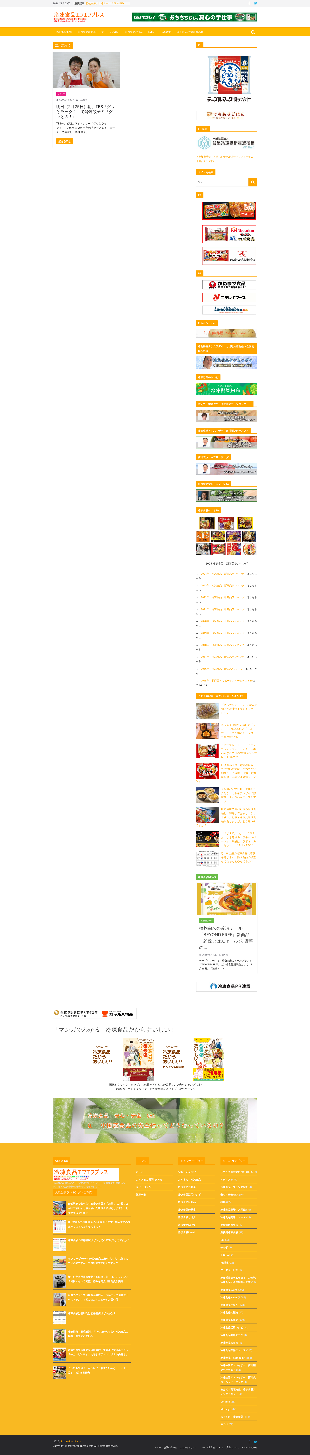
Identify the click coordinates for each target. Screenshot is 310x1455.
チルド (224, 1247)
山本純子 (83, 100)
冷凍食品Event (186, 1232)
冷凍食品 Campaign (232, 1357)
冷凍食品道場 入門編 (233, 1209)
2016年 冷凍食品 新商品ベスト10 (221, 668)
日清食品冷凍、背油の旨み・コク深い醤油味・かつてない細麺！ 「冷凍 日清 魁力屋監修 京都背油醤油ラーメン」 (226, 773)
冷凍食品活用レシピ (189, 1194)
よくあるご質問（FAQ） (190, 31)
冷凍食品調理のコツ (231, 1335)
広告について (232, 1447)
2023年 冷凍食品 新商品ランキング (222, 585)
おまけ (224, 1424)
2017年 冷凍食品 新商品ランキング (222, 656)
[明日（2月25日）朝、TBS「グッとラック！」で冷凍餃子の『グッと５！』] (86, 70)
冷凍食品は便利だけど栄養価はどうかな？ (92, 1313)
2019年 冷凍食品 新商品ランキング (222, 633)
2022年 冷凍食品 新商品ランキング (222, 597)
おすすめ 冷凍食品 (189, 1179)
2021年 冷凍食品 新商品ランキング (222, 609)
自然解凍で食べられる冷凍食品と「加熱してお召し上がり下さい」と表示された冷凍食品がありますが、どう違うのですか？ (226, 817)
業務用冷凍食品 (229, 1232)
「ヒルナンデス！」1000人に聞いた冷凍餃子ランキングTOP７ (239, 709)
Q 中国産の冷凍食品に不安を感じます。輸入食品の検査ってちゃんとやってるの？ (238, 857)
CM (222, 1240)
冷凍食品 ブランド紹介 (234, 1187)
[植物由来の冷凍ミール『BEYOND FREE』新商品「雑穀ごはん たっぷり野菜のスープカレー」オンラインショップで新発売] (226, 885)
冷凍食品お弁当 (187, 1187)
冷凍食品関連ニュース (233, 1217)
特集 (223, 1202)
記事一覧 (141, 1194)
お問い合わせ (170, 1447)
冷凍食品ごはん (134, 31)
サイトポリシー (145, 1187)
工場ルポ (225, 1255)
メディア (61, 94)
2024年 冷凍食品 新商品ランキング (222, 573)
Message (225, 1409)
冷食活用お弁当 (229, 1224)
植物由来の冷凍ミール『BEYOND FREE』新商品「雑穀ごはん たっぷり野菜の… (226, 938)
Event (152, 31)
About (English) (249, 1447)
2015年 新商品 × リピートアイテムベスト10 (227, 680)
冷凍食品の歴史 (187, 1209)
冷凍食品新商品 (87, 31)
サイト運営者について (213, 1447)
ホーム (140, 1172)
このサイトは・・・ (189, 1447)
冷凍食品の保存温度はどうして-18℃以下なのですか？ (98, 1240)
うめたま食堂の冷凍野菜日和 (236, 1172)
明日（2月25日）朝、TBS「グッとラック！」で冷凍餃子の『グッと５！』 (85, 111)
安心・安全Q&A (110, 31)
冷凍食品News (64, 31)
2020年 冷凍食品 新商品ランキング (222, 621)
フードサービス (229, 1270)
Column (166, 31)
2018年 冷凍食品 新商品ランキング (222, 645)
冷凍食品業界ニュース (233, 1350)
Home (158, 1447)
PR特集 (224, 1262)
